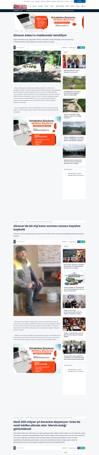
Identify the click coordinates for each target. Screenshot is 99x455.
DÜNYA (72, 6)
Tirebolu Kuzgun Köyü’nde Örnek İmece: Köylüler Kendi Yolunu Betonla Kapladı (49, 10)
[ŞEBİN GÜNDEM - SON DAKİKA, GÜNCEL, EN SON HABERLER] (20, 6)
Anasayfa (16, 31)
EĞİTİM (67, 6)
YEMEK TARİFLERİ (60, 6)
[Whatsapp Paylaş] (84, 47)
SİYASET (47, 6)
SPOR (51, 6)
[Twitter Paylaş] (81, 47)
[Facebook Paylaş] (78, 47)
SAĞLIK (77, 6)
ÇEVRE (21, 31)
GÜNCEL (34, 6)
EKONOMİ (40, 6)
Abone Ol (64, 47)
